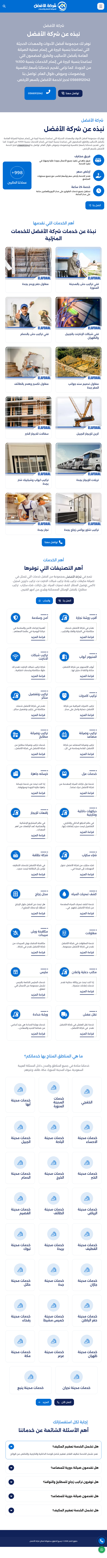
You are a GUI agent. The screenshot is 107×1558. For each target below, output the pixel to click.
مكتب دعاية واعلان (84, 972)
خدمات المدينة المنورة (58, 1102)
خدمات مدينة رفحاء (21, 1318)
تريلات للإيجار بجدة (87, 480)
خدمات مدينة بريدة (54, 1247)
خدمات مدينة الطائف (54, 1211)
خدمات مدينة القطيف (87, 1247)
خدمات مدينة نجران (76, 1388)
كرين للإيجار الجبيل (87, 433)
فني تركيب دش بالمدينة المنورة (84, 286)
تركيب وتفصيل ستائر (38, 695)
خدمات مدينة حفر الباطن (87, 1318)
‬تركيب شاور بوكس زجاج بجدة (81, 529)
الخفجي (86, 1102)
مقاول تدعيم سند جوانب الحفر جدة (83, 385)
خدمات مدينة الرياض (87, 1211)
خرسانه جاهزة (39, 774)
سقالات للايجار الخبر (37, 433)
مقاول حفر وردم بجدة (35, 284)
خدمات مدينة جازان (87, 1283)
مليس (44, 972)
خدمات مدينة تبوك (21, 1247)
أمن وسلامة (40, 618)
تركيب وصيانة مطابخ (39, 734)
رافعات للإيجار (39, 813)
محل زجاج (41, 894)
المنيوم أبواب (88, 657)
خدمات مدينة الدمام (21, 1175)
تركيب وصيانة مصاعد (88, 734)
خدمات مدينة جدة (54, 1283)
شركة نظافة (40, 855)
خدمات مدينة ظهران (87, 1354)
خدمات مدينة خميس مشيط (53, 1318)
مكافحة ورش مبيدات (39, 933)
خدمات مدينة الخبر (87, 1175)
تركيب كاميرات (88, 696)
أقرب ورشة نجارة (86, 618)
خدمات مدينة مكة (21, 1354)
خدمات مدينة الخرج (54, 1175)
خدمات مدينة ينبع (30, 1388)
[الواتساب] (101, 1549)
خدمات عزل (89, 774)
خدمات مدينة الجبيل (21, 1140)
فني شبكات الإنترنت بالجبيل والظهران (82, 336)
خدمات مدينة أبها (21, 1102)
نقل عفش (90, 1014)
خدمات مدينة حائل (21, 1283)
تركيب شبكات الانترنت (39, 656)
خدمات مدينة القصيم (21, 1211)
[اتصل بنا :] (101, 1541)
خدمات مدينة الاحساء (87, 1140)
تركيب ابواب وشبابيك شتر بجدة (33, 482)
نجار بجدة (43, 529)
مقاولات (91, 933)
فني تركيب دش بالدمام (34, 334)
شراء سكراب (89, 855)
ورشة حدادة (40, 1014)
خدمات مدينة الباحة (54, 1140)
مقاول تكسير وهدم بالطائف (31, 384)
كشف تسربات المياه (84, 894)
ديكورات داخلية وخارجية (87, 812)
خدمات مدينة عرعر (54, 1354)
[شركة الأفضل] (50, 6)
